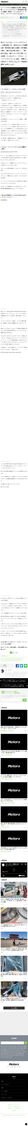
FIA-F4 (16, 1055)
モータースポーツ (17, 660)
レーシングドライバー (10, 1055)
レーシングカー (4, 658)
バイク (22, 1049)
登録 (24, 700)
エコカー (6, 1046)
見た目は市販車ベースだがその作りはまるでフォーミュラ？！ (14, 36)
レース (10, 1057)
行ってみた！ (21, 1055)
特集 (2, 904)
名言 (15, 1048)
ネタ (2, 1049)
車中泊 (6, 1051)
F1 (1, 1053)
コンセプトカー (18, 1051)
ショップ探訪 (4, 1091)
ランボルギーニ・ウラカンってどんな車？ (11, 31)
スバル (18, 1048)
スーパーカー (4, 660)
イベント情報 (18, 1053)
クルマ (9, 660)
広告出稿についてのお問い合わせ (14, 1108)
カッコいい (11, 658)
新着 (2, 1081)
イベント (2, 1057)
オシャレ (8, 1049)
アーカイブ (24, 1051)
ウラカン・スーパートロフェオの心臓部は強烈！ (12, 33)
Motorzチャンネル (5, 1097)
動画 (24, 1048)
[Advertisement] (14, 1024)
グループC (6, 827)
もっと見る (14, 1008)
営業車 (25, 1046)
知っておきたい (19, 658)
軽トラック (21, 1046)
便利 (5, 1049)
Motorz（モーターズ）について (14, 1104)
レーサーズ (6, 17)
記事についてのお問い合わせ (14, 1106)
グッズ (7, 1057)
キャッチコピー (10, 1048)
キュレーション (11, 1051)
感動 (22, 1048)
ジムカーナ (3, 1055)
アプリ (2, 1051)
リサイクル (18, 1049)
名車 (2, 17)
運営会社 (14, 1110)
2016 (23, 1053)
